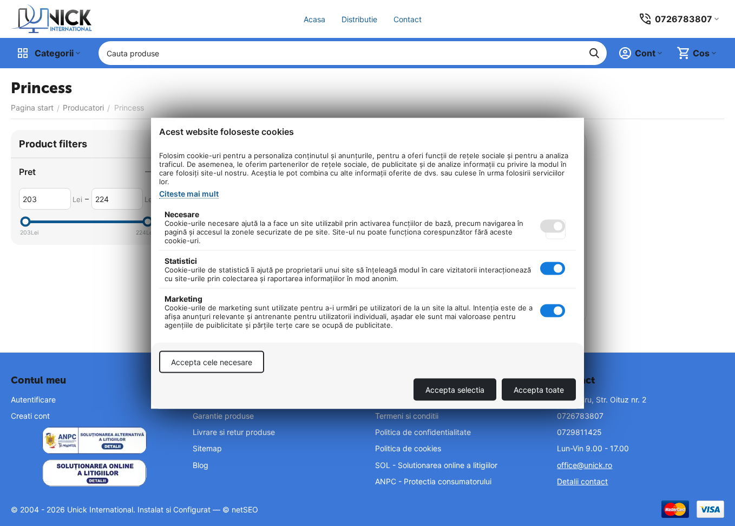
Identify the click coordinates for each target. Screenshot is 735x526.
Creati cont (30, 415)
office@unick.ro (584, 465)
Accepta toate (539, 389)
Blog (200, 465)
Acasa (314, 19)
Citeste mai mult (189, 193)
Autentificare (33, 399)
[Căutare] (594, 53)
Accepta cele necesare (211, 361)
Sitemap (207, 448)
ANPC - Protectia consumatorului (433, 481)
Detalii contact (582, 481)
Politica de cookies (408, 448)
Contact (407, 19)
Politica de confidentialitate (423, 432)
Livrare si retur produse (234, 432)
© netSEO (240, 509)
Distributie (359, 19)
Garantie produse (223, 415)
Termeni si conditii (406, 415)
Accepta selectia (454, 389)
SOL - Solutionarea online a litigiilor (436, 465)
